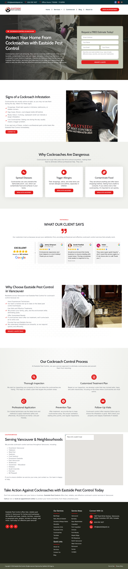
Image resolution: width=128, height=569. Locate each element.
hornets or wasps (31, 518)
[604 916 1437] (91, 522)
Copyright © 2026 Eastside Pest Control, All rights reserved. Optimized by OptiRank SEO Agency (29, 566)
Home (48, 10)
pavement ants (12, 518)
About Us (89, 10)
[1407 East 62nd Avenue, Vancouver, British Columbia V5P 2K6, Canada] (91, 516)
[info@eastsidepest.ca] (91, 527)
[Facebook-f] (115, 2)
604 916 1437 (99, 522)
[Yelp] (118, 2)
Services (57, 10)
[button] (119, 252)
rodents (23, 516)
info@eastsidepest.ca (101, 527)
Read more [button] (69, 261)
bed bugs (16, 516)
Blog (80, 10)
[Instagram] (121, 2)
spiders (21, 518)
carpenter (37, 516)
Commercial (70, 10)
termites (30, 516)
